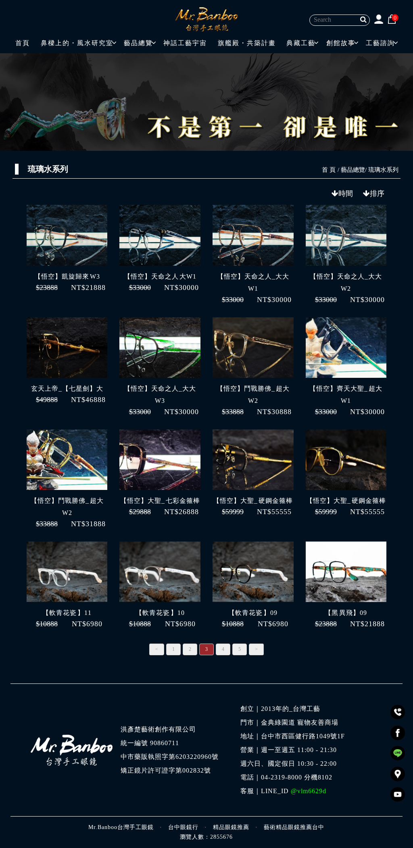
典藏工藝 (300, 43)
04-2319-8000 (281, 777)
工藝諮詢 (380, 43)
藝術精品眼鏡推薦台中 (294, 827)
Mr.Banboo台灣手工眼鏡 (121, 827)
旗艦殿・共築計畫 (247, 43)
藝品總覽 (138, 43)
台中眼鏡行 (183, 827)
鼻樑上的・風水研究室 (77, 43)
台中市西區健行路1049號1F (303, 736)
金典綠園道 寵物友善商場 (299, 722)
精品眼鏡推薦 (231, 827)
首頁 (22, 43)
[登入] (378, 18)
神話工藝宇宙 (185, 43)
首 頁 (329, 170)
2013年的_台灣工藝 (290, 709)
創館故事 (340, 43)
